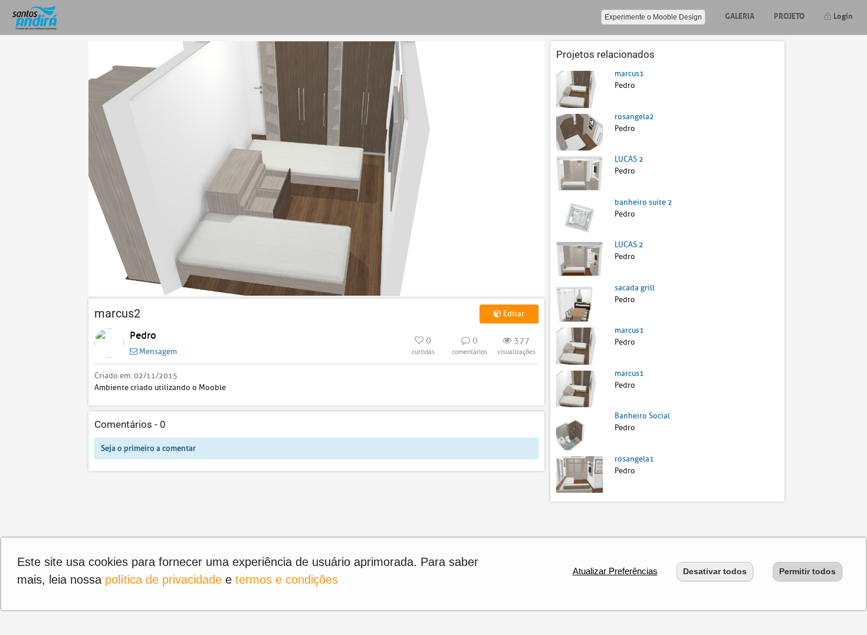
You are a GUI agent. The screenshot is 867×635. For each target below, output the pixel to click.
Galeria (739, 15)
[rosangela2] (579, 131)
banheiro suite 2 (643, 202)
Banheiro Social (642, 416)
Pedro (143, 335)
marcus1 (629, 73)
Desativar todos (715, 571)
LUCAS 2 (629, 159)
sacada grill (635, 288)
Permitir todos (807, 571)
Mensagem (157, 351)
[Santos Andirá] (34, 17)
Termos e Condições (286, 579)
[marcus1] (579, 89)
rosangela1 (634, 459)
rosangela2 (634, 117)
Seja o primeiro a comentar (148, 448)
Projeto (789, 15)
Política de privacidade (163, 579)
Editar (512, 314)
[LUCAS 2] (579, 174)
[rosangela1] (579, 474)
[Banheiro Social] (579, 431)
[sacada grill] (579, 302)
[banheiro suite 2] (579, 217)
